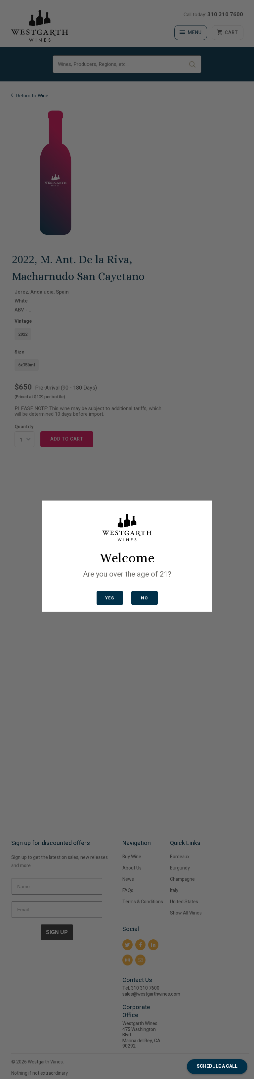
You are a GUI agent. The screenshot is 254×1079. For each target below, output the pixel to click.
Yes (109, 598)
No (144, 598)
